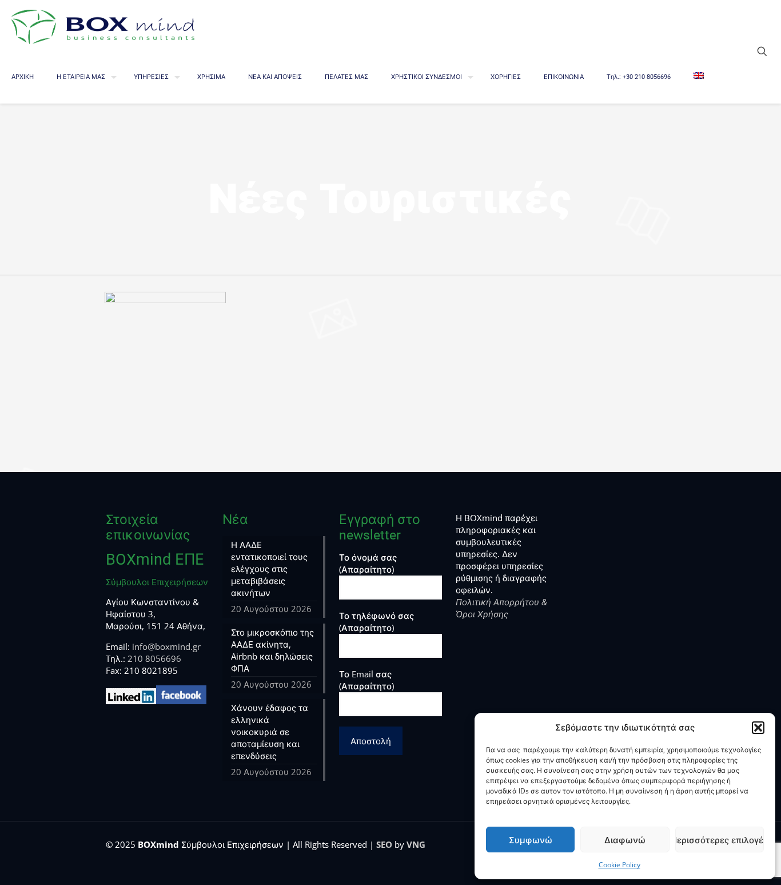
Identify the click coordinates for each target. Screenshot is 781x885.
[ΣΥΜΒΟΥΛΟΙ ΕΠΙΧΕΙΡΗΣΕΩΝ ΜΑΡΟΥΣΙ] (102, 25)
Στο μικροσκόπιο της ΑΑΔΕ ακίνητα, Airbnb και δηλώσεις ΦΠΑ (272, 650)
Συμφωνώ (530, 840)
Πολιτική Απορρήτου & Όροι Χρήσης (501, 608)
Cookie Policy (619, 865)
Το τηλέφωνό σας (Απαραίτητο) (376, 621)
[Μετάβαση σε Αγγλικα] (698, 77)
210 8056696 (154, 658)
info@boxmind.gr (166, 646)
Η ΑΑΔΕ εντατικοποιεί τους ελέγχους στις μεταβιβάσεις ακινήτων (269, 568)
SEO (384, 844)
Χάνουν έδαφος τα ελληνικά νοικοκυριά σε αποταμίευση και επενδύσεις (269, 731)
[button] (758, 727)
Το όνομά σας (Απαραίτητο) (368, 563)
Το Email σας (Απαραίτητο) (366, 680)
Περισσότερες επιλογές (719, 840)
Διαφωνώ (624, 840)
